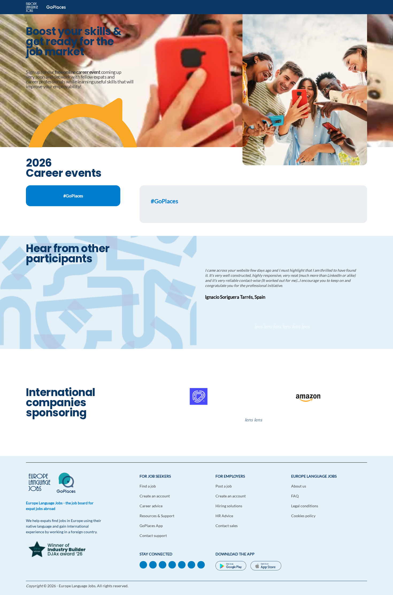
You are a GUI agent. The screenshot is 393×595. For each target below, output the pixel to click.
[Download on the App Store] (265, 566)
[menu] (360, 7)
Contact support (153, 535)
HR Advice (224, 515)
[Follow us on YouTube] (172, 564)
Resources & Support (157, 515)
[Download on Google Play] (230, 566)
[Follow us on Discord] (191, 564)
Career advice (151, 506)
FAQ (295, 496)
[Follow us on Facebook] (153, 564)
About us (298, 486)
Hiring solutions (228, 506)
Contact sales (226, 525)
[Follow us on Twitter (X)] (182, 564)
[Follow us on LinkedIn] (143, 564)
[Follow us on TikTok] (162, 564)
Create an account (155, 496)
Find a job (148, 486)
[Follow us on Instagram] (201, 564)
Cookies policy (303, 515)
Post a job (223, 486)
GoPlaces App (151, 525)
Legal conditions (304, 506)
